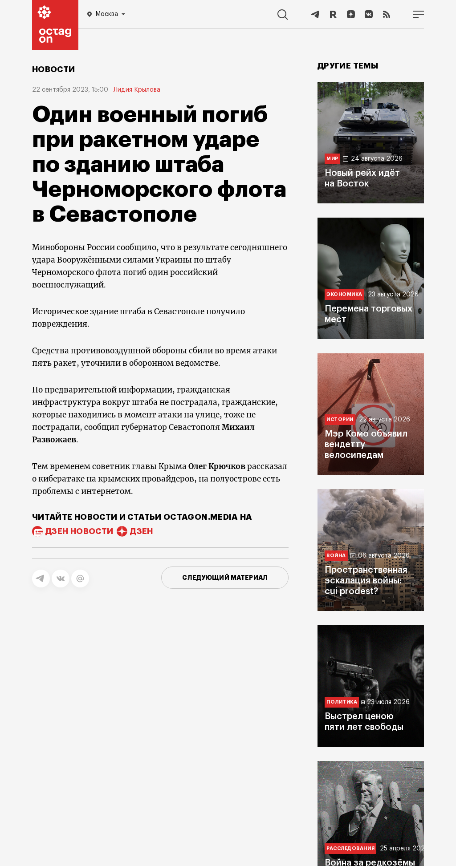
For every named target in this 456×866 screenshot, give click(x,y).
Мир (332, 158)
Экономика (344, 294)
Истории (340, 419)
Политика (341, 702)
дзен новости (79, 531)
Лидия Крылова (137, 90)
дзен (141, 531)
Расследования (350, 848)
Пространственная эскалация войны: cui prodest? (366, 581)
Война (336, 555)
